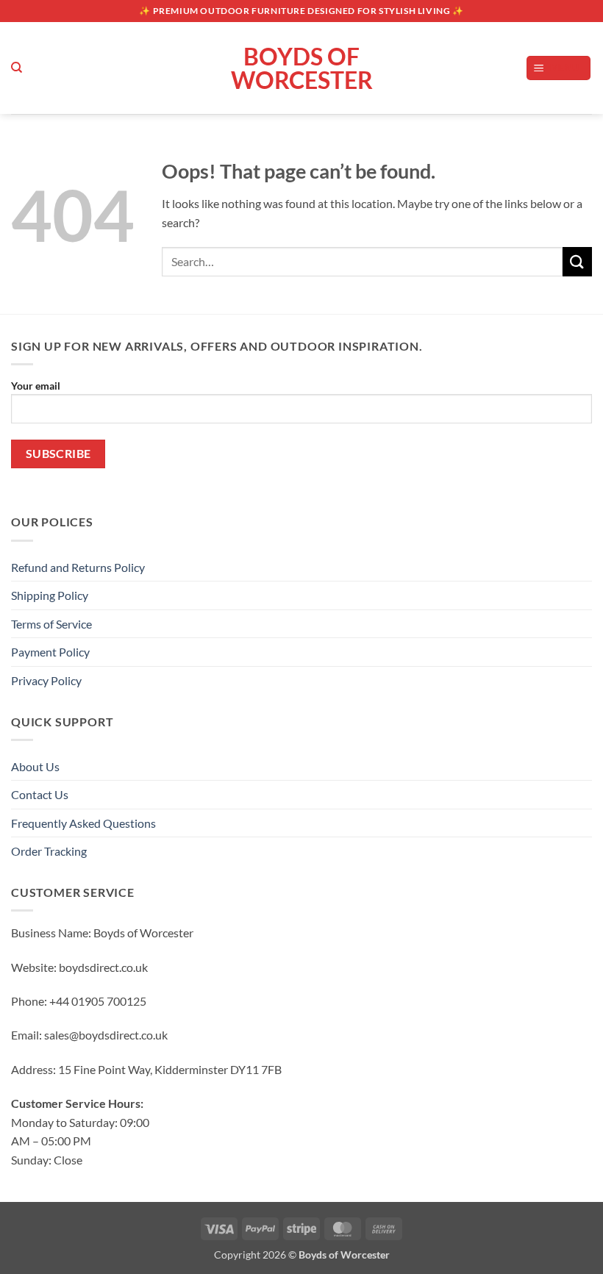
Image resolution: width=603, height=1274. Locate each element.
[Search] (16, 68)
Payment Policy (50, 652)
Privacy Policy (46, 680)
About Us (35, 766)
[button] (559, 68)
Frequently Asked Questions (83, 823)
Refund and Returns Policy (78, 567)
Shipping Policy (49, 595)
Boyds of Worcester (302, 68)
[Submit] (577, 261)
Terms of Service (51, 624)
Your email (35, 385)
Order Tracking (49, 851)
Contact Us (39, 794)
